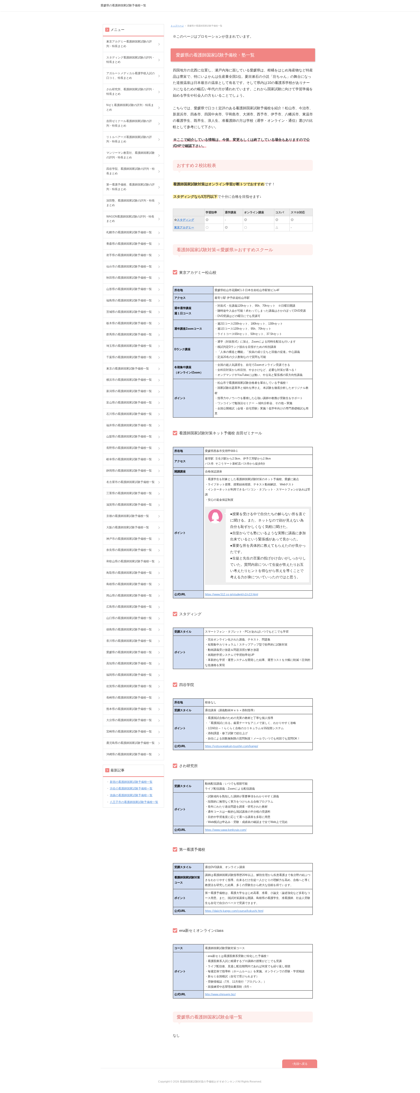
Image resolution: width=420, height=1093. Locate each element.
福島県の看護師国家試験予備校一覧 (129, 300)
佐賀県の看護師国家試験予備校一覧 (129, 686)
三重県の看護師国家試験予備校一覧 (129, 493)
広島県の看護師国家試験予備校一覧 (129, 606)
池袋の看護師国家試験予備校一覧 (131, 795)
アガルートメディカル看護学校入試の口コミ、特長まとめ (130, 76)
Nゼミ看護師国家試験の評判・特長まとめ (130, 107)
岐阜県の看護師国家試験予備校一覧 (129, 459)
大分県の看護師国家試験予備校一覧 (129, 720)
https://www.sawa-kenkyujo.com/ (226, 829)
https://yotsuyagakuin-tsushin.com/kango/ (231, 746)
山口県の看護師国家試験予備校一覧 (129, 618)
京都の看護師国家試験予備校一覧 (127, 516)
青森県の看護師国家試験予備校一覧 (129, 243)
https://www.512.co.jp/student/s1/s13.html (231, 594)
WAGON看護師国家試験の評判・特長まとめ (130, 219)
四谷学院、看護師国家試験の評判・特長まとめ (130, 171)
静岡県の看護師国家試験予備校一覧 (129, 470)
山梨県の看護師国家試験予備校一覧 (129, 436)
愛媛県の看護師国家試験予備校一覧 (123, 5)
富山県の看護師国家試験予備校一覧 (129, 402)
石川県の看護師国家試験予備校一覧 (129, 414)
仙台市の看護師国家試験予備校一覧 (129, 266)
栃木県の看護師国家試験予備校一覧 (129, 323)
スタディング (185, 219)
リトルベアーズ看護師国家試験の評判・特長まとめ (129, 139)
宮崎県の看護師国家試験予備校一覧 (129, 731)
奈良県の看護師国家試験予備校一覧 (129, 550)
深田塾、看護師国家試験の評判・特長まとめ (130, 203)
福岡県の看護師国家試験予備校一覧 (129, 674)
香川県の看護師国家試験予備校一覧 (129, 640)
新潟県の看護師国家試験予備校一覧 (129, 391)
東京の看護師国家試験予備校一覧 (127, 368)
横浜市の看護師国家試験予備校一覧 (129, 379)
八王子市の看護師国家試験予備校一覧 (134, 802)
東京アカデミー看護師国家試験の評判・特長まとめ (129, 44)
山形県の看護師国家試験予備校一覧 (129, 289)
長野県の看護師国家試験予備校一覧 (129, 447)
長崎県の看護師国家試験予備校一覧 (129, 697)
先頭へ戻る (300, 1063)
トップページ (177, 26)
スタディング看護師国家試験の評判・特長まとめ (130, 60)
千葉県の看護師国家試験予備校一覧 (129, 357)
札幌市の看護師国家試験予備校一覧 (129, 232)
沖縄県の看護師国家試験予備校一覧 (129, 754)
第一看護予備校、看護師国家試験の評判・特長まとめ (130, 187)
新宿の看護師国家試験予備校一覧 (131, 781)
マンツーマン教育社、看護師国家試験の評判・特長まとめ (130, 155)
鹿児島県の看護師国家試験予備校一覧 (130, 743)
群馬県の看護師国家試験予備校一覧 (129, 334)
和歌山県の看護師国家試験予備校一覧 (130, 561)
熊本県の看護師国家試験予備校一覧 (129, 709)
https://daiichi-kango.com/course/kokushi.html (234, 911)
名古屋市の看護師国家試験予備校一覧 (130, 482)
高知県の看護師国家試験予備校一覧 (129, 663)
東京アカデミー (184, 227)
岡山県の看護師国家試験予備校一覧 (129, 595)
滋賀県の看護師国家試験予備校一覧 (129, 504)
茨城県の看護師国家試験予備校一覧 (129, 311)
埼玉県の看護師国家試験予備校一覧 (129, 345)
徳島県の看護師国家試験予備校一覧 (129, 629)
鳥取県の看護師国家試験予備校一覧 (129, 572)
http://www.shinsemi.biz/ (220, 994)
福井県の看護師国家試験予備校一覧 (129, 425)
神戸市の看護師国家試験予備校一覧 (129, 538)
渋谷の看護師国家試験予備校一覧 (131, 788)
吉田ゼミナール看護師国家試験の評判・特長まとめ (129, 123)
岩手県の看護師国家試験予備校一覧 (129, 255)
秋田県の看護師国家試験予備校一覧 (129, 277)
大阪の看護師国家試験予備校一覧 (127, 527)
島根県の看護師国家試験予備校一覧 (129, 584)
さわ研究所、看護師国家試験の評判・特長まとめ (130, 92)
